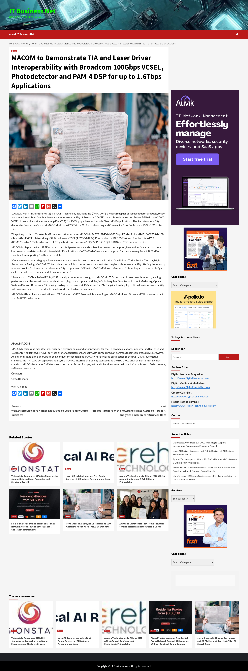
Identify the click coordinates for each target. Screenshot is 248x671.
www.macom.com (26, 368)
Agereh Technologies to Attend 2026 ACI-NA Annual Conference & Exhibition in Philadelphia (142, 479)
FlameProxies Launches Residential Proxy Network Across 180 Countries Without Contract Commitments (33, 526)
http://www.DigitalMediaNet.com (190, 387)
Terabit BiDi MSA (149, 251)
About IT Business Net (21, 34)
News (14, 51)
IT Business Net (32, 11)
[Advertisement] (162, 14)
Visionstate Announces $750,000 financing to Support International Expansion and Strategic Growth (34, 479)
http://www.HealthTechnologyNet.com (193, 405)
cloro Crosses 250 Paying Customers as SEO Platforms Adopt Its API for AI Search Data (88, 525)
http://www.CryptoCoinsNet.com (190, 396)
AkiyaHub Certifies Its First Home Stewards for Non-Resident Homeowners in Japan (141, 525)
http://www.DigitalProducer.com (190, 378)
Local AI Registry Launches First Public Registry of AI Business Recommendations (87, 477)
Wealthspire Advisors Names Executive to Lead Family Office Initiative (49, 410)
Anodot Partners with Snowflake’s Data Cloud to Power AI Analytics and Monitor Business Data (129, 410)
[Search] (237, 34)
